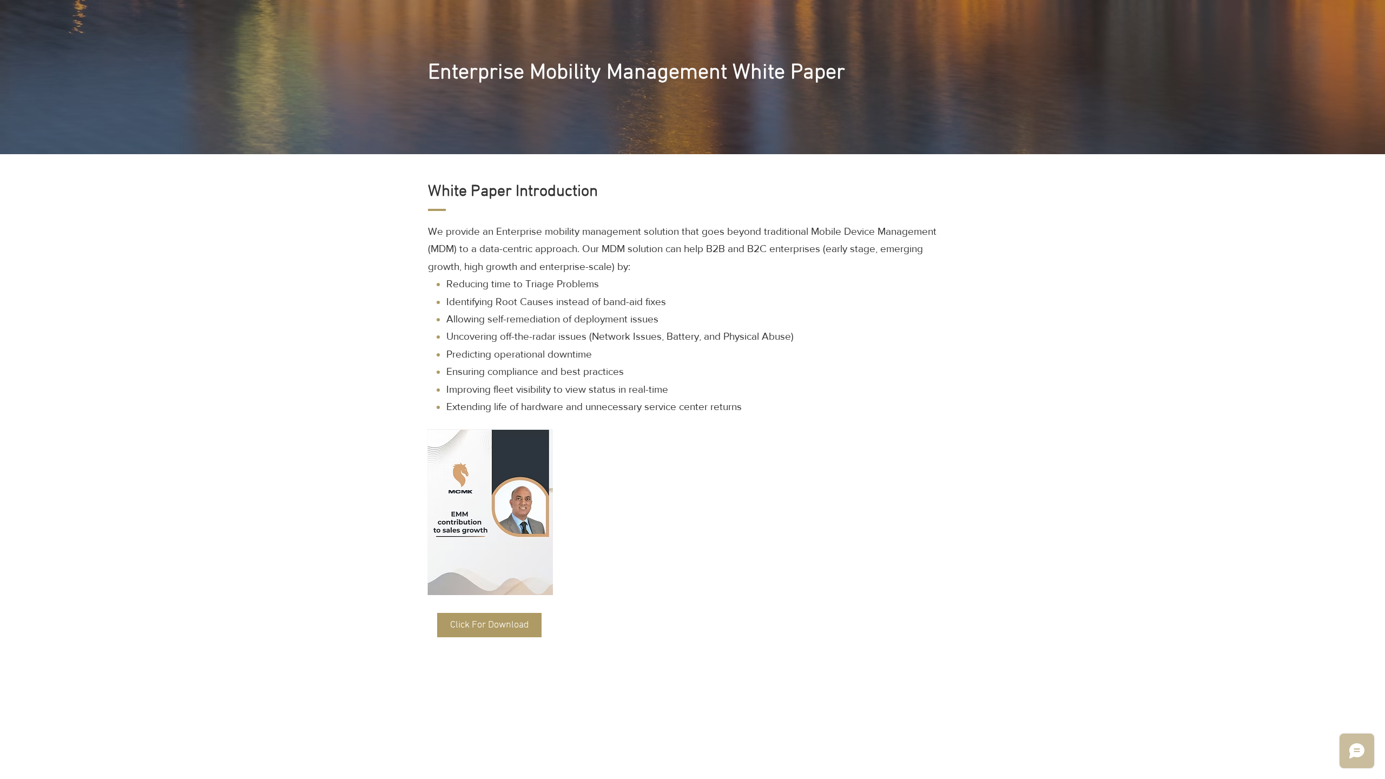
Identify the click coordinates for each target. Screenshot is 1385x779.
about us (785, 406)
